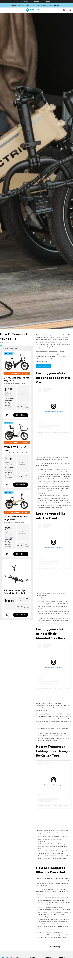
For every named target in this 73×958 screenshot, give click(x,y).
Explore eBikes (43, 366)
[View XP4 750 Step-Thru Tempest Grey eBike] (17, 362)
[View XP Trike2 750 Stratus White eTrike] (17, 431)
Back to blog (55, 947)
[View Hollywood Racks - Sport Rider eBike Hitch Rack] (17, 574)
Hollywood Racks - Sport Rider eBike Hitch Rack (55, 714)
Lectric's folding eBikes (43, 457)
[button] (2, 10)
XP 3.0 (63, 601)
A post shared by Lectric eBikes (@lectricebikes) (53, 432)
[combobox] (64, 10)
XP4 (64, 604)
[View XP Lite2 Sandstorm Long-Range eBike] (17, 501)
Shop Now (20, 415)
